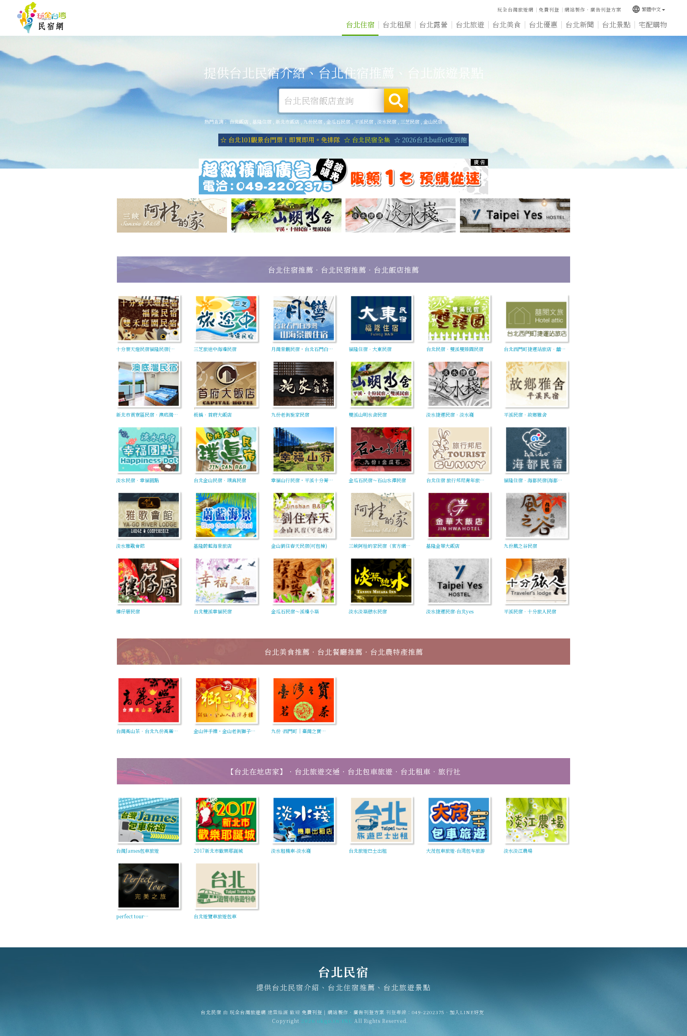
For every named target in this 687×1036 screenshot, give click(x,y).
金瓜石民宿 (338, 121)
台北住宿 (360, 24)
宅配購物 (652, 24)
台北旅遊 (470, 24)
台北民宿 (42, 18)
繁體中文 (646, 9)
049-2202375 (428, 1012)
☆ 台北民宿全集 (367, 139)
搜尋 (396, 101)
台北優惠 (543, 24)
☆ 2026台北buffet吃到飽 (430, 139)
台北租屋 (396, 24)
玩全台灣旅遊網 (515, 9)
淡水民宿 (386, 121)
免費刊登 (549, 9)
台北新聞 (579, 24)
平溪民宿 (363, 121)
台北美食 (506, 24)
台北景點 (616, 24)
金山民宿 (432, 121)
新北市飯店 (287, 121)
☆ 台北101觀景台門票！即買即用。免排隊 (280, 139)
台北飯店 (238, 121)
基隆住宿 (262, 121)
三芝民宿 (409, 121)
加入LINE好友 (467, 1012)
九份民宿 (312, 121)
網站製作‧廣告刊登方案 (593, 9)
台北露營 (433, 24)
